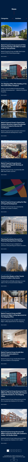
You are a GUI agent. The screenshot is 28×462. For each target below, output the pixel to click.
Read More (4, 56)
